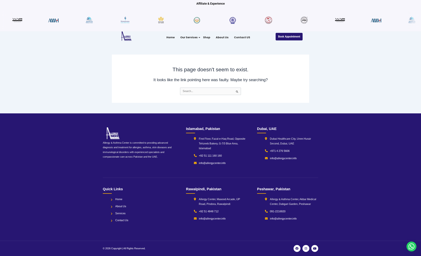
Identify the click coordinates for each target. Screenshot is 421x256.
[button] (411, 246)
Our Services (189, 37)
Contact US (242, 37)
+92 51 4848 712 (209, 211)
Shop (206, 37)
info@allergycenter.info (212, 163)
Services (120, 213)
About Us (222, 37)
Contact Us (121, 220)
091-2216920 (277, 211)
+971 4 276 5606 (280, 151)
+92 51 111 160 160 (210, 155)
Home (170, 37)
